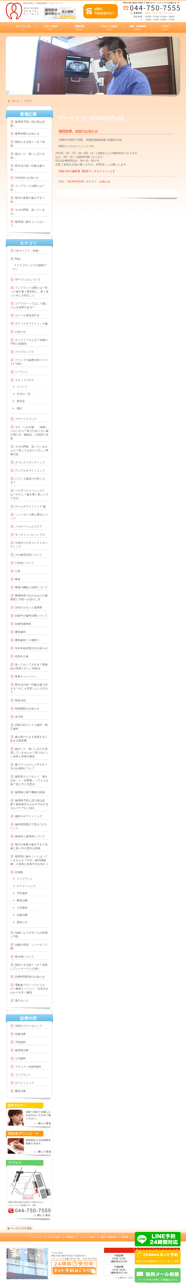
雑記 (19, 408)
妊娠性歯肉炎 (23, 623)
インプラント (25, 878)
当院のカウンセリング (28, 1025)
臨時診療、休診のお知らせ (78, 131)
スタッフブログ (24, 380)
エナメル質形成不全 (27, 315)
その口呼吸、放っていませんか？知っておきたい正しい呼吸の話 (29, 450)
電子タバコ (22, 1000)
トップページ (35, 1237)
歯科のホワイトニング (28, 816)
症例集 (19, 872)
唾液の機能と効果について (31, 587)
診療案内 (70, 1237)
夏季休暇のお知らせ (27, 133)
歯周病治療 (22, 1050)
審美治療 (22, 900)
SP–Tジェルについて (28, 279)
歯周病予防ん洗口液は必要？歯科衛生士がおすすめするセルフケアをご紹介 (29, 804)
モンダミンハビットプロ (30, 534)
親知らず (22, 922)
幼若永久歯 (22, 656)
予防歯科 (22, 893)
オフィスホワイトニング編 (31, 323)
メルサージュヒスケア (28, 526)
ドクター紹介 (53, 1237)
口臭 (17, 571)
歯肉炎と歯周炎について (30, 836)
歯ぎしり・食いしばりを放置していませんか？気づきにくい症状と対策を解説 (29, 752)
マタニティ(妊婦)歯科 (28, 1066)
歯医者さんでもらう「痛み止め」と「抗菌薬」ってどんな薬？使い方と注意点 (29, 780)
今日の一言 (23, 393)
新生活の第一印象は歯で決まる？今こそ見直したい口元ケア (29, 688)
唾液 (17, 579)
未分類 (19, 716)
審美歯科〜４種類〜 (27, 640)
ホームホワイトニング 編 (30, 506)
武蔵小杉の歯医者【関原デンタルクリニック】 (87, 171)
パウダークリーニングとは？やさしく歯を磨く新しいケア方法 (29, 494)
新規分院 (20, 700)
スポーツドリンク (26, 418)
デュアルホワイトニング (30, 470)
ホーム (15, 100)
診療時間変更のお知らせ (30, 976)
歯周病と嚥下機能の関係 (30, 792)
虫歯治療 (22, 914)
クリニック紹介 (87, 1237)
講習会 (21, 401)
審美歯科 (20, 631)
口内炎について (24, 562)
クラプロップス (24, 351)
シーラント (22, 371)
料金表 (125, 1237)
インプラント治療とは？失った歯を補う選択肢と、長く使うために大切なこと (29, 291)
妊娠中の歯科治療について (31, 615)
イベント (22, 386)
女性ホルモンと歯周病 (28, 607)
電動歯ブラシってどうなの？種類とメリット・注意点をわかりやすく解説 (29, 988)
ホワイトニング (26, 885)
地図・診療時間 (108, 1237)
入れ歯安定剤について (28, 554)
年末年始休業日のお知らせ (31, 648)
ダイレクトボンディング (30, 462)
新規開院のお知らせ (27, 708)
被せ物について (24, 956)
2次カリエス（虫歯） (28, 250)
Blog (17, 258)
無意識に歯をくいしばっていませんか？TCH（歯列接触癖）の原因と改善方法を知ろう (29, 860)
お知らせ (20, 331)
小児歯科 (22, 907)
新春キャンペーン (26, 676)
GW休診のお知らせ (27, 177)
